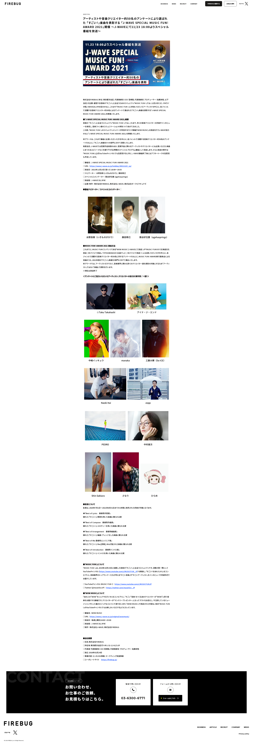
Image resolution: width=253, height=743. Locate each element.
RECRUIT (183, 4)
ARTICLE (213, 727)
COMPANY (193, 4)
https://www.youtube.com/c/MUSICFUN (133, 584)
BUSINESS (164, 4)
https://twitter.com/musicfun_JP (120, 587)
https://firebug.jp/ (109, 659)
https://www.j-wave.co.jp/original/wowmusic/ (109, 616)
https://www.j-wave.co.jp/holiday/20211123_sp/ (110, 166)
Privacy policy (244, 733)
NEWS (174, 4)
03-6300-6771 (133, 698)
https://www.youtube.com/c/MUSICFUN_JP (118, 571)
